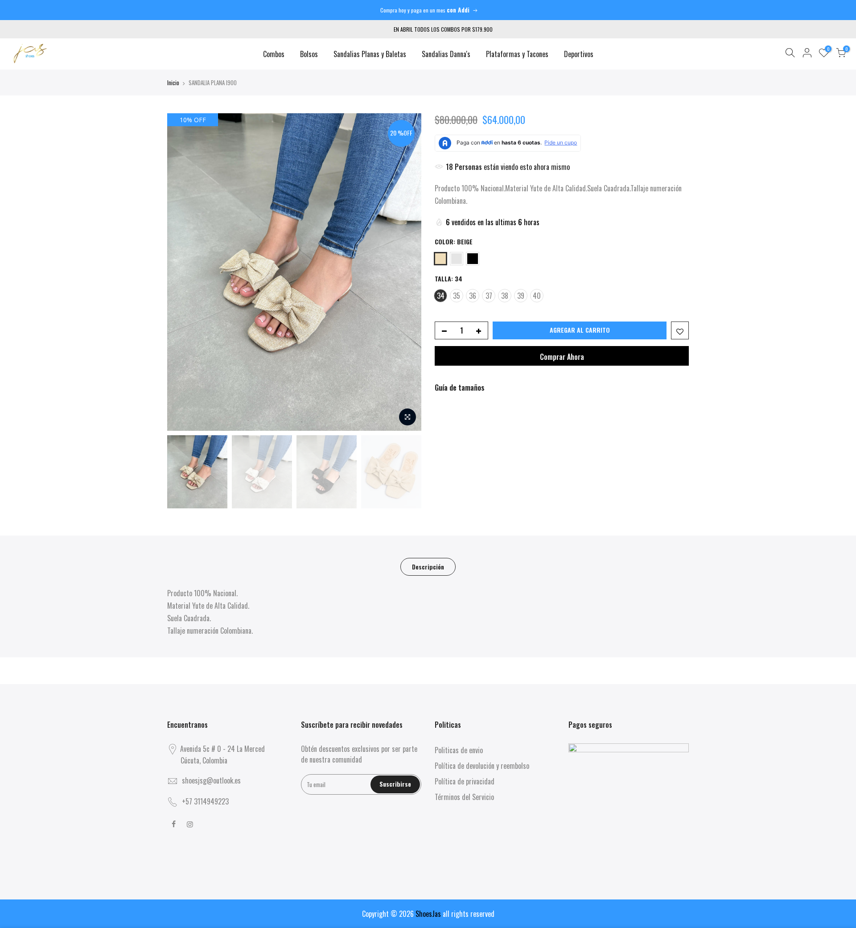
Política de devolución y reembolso (482, 765)
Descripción (428, 566)
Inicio (173, 82)
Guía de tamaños (460, 387)
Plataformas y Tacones (517, 54)
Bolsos (309, 54)
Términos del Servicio (464, 797)
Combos (273, 54)
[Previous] (183, 272)
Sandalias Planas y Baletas (369, 54)
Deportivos (578, 54)
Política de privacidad (464, 781)
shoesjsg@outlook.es (211, 780)
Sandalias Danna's (446, 54)
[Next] (405, 272)
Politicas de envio (459, 750)
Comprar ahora (562, 356)
